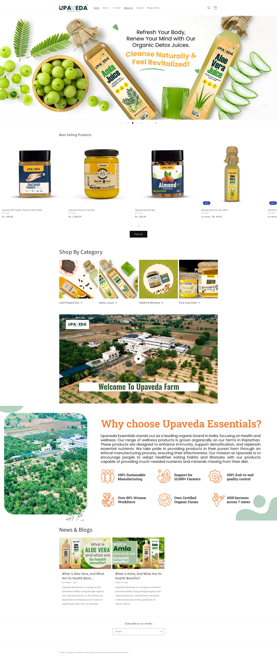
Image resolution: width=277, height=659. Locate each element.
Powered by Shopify (121, 652)
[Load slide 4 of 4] (141, 123)
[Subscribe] (161, 631)
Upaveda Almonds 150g (145, 210)
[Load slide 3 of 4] (137, 123)
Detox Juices (106, 302)
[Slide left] (132, 226)
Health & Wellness (149, 302)
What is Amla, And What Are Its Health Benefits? (138, 575)
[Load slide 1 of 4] (128, 123)
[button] (106, 8)
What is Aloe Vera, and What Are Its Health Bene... (83, 575)
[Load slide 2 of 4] (133, 123)
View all (138, 234)
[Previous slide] (121, 123)
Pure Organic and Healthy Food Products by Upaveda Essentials (89, 652)
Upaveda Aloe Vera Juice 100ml (214, 210)
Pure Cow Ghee (188, 302)
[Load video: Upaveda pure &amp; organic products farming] (138, 358)
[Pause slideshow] (155, 123)
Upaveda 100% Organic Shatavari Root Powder (22, 210)
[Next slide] (148, 123)
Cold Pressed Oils (69, 302)
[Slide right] (145, 226)
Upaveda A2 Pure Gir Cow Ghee (82, 210)
